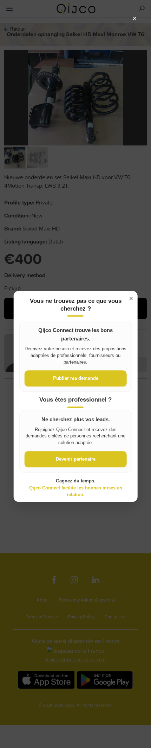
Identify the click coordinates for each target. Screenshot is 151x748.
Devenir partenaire (76, 459)
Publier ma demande (75, 378)
